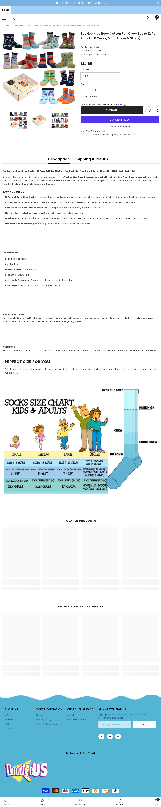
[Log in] (148, 18)
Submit (144, 724)
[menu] (4, 18)
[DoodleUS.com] (80, 441)
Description (59, 159)
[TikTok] (118, 736)
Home (8, 25)
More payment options (119, 126)
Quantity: (85, 84)
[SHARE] (156, 110)
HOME (5, 10)
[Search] (13, 18)
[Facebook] (101, 736)
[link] (149, 110)
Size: (85, 69)
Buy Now (112, 110)
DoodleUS (94, 47)
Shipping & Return (91, 159)
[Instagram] (110, 736)
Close (158, 3)
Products (18, 25)
